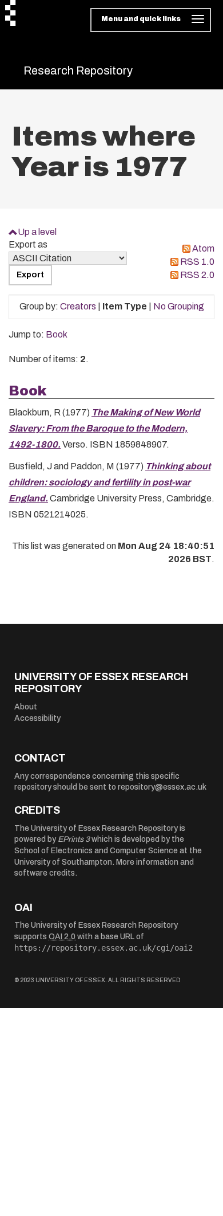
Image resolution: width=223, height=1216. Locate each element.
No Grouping (178, 306)
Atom (203, 248)
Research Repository (78, 70)
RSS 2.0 (197, 275)
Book (56, 334)
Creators (78, 306)
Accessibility (37, 718)
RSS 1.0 (197, 261)
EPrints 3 (74, 839)
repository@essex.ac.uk (162, 787)
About (25, 707)
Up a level (37, 232)
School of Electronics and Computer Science (96, 850)
